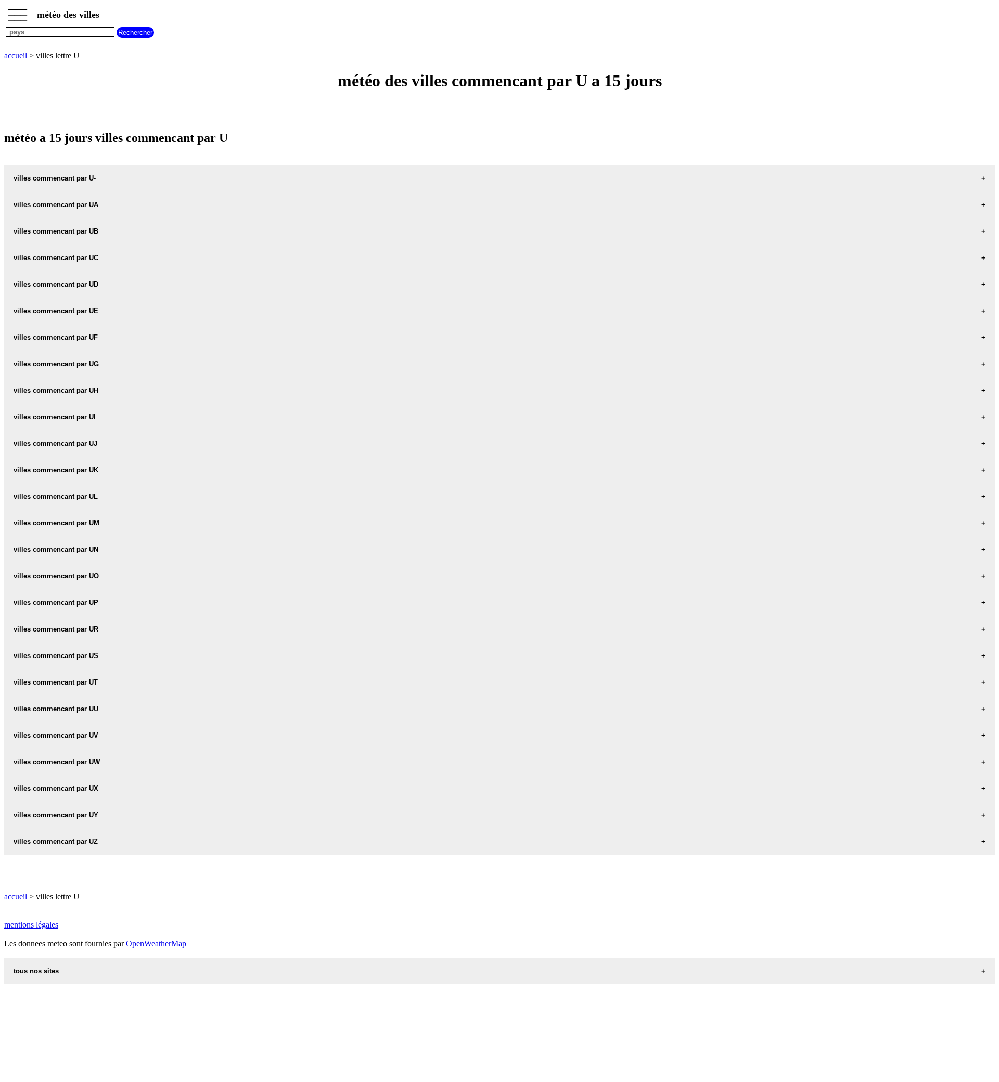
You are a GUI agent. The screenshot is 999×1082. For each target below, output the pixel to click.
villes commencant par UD (56, 284)
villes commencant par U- (55, 178)
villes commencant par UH (56, 390)
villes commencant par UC (56, 258)
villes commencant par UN (56, 549)
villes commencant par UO (56, 576)
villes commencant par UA (56, 205)
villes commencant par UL (56, 496)
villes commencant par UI (55, 417)
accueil (15, 55)
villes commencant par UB (56, 231)
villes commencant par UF (56, 337)
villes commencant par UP (56, 603)
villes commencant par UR (56, 629)
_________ (17, 11)
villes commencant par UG (56, 364)
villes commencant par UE (56, 311)
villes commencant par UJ (55, 443)
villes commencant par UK (56, 470)
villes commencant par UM (56, 523)
